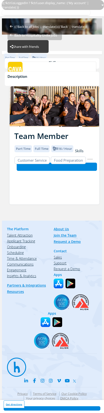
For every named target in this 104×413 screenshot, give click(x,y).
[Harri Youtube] (67, 380)
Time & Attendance (22, 258)
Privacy (22, 393)
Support (60, 263)
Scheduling (15, 252)
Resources (15, 291)
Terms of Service (44, 393)
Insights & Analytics (21, 276)
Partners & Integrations (26, 285)
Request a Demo (67, 241)
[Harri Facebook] (34, 380)
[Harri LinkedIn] (26, 380)
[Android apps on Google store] (70, 283)
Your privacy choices (40, 398)
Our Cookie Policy (74, 393)
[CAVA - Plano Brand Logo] (52, 69)
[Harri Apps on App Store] (58, 283)
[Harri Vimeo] (59, 380)
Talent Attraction (20, 235)
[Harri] (14, 365)
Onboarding (16, 247)
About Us (61, 229)
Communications (20, 264)
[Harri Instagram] (42, 380)
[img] (54, 106)
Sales (58, 257)
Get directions (14, 404)
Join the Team (65, 235)
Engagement (16, 270)
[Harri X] (75, 379)
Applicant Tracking (21, 241)
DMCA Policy (69, 398)
